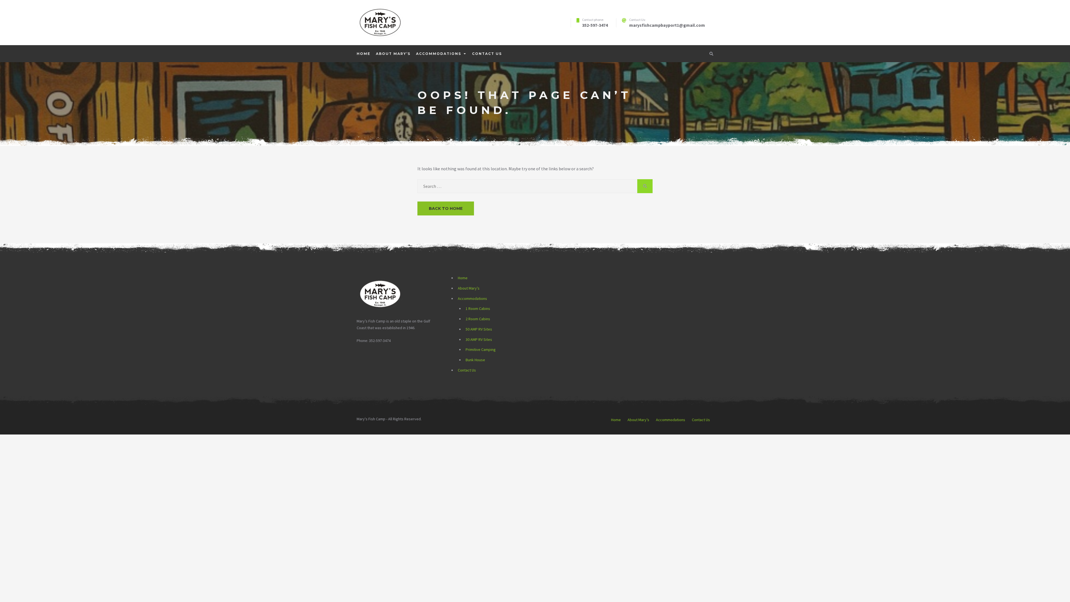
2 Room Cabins (478, 318)
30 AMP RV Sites (479, 339)
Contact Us (487, 54)
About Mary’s (393, 54)
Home (363, 54)
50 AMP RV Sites (479, 329)
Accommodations (438, 54)
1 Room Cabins (478, 308)
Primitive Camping (481, 349)
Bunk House (475, 359)
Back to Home (446, 208)
